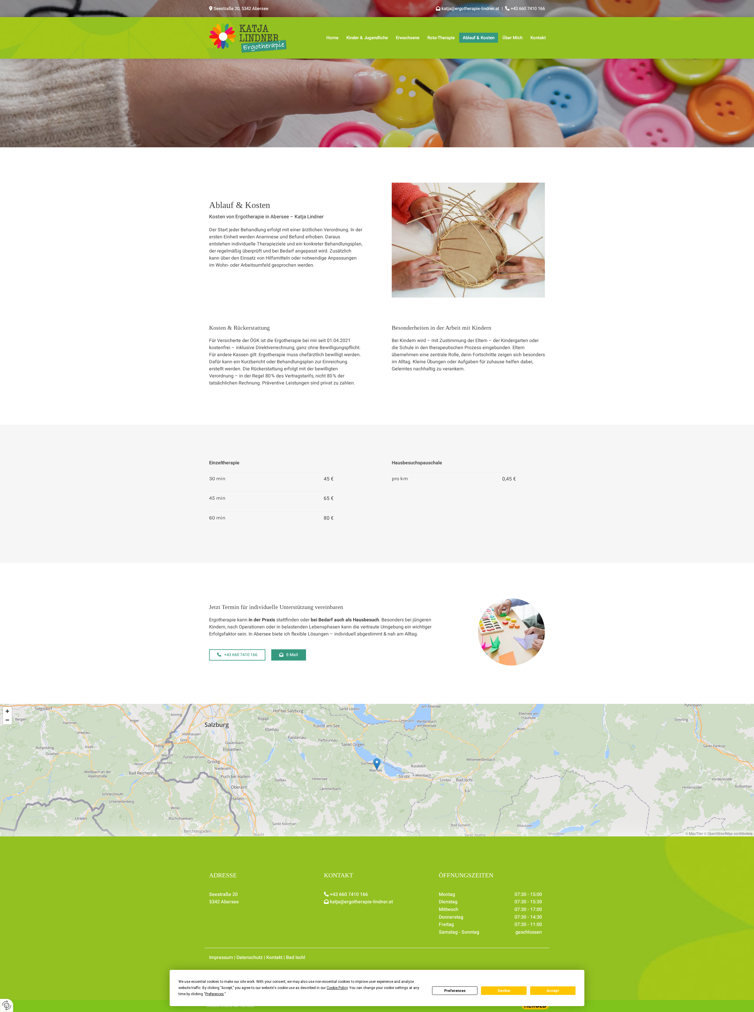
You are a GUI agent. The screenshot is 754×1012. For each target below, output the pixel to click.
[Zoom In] (7, 711)
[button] (237, 655)
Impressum (221, 957)
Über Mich (512, 37)
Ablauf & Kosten (479, 37)
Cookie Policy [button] (337, 988)
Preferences (455, 991)
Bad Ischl (295, 957)
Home (332, 37)
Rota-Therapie (441, 37)
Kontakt (538, 37)
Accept (553, 991)
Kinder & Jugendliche (367, 37)
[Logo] (248, 38)
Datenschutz (250, 957)
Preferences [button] (214, 994)
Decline (504, 991)
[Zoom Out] (7, 720)
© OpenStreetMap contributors (728, 833)
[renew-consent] (6, 1005)
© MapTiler (694, 833)
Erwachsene (407, 37)
